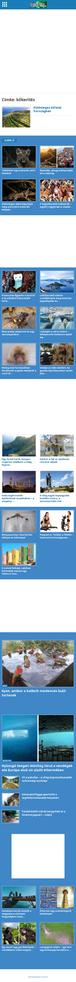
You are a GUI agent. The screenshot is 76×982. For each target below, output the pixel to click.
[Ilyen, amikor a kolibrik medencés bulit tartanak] (38, 663)
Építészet (7, 760)
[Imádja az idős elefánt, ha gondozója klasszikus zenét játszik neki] (57, 354)
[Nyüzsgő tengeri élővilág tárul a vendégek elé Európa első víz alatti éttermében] (38, 738)
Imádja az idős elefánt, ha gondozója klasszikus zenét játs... (56, 370)
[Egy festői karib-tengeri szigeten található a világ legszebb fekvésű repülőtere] (19, 445)
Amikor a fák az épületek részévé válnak (54, 460)
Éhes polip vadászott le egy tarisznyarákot (18, 333)
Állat (5, 686)
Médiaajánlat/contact (38, 976)
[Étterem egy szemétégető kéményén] (57, 897)
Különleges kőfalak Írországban (48, 109)
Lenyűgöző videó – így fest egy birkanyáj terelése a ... (55, 948)
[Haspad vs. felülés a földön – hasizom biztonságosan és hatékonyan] (57, 521)
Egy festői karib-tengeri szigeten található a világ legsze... (17, 462)
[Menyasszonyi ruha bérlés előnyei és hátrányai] (19, 521)
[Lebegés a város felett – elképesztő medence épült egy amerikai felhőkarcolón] (57, 318)
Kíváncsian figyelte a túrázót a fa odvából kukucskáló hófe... (18, 298)
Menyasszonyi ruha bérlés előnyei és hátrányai (17, 536)
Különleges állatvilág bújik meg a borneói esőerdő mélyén (17, 207)
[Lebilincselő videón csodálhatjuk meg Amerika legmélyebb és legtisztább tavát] (57, 281)
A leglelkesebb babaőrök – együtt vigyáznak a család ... (56, 205)
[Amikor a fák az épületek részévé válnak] (57, 445)
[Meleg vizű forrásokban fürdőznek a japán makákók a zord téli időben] (19, 354)
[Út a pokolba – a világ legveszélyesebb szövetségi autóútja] (10, 782)
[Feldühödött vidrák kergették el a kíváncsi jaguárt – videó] (10, 816)
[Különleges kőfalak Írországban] (16, 117)
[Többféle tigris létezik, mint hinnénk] (19, 157)
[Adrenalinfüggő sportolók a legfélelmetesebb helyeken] (10, 799)
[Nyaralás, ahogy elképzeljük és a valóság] (57, 157)
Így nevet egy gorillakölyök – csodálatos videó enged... (19, 948)
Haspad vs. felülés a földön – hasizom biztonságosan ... (57, 536)
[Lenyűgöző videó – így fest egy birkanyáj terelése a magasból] (57, 933)
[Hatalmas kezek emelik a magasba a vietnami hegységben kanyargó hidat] (19, 897)
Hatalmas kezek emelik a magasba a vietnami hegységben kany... (16, 914)
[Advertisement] (38, 51)
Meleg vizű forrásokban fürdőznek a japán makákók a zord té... (19, 370)
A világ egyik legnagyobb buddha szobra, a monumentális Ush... (54, 498)
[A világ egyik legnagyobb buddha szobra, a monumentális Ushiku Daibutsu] (57, 481)
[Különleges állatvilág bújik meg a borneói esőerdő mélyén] (19, 190)
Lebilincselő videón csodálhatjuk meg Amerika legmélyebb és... (55, 298)
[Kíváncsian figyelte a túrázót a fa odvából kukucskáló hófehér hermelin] (19, 281)
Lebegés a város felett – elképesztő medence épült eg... (56, 334)
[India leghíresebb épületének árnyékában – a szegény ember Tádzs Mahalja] (19, 481)
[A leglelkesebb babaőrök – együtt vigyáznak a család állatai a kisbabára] (57, 190)
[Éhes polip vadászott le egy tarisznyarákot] (19, 318)
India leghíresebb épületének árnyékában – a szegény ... (18, 498)
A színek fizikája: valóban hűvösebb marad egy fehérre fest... (16, 571)
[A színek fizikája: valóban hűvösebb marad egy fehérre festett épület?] (19, 554)
